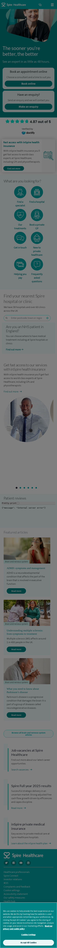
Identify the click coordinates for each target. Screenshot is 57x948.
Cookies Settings (28, 934)
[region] (28, 925)
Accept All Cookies (28, 942)
